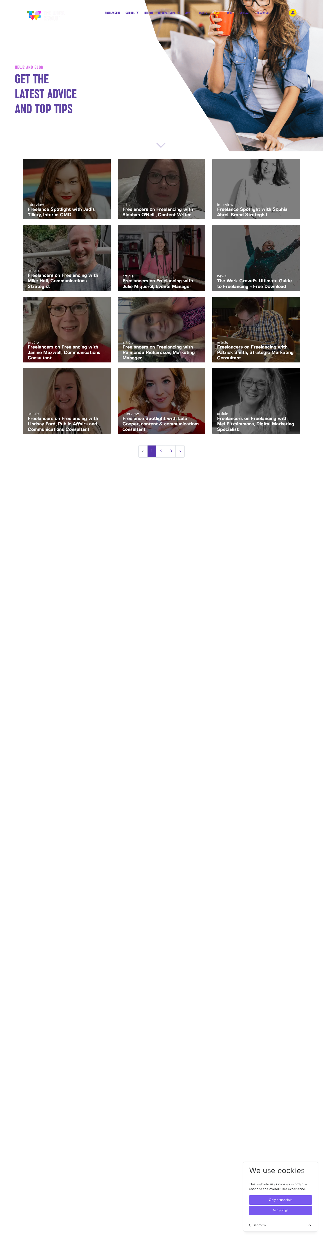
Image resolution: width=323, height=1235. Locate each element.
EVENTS (203, 12)
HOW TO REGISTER (36, 603)
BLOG (217, 12)
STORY (188, 12)
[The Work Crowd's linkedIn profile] (213, 603)
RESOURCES (263, 12)
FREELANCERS (112, 12)
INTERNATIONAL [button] (167, 12)
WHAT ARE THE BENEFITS (79, 609)
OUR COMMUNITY (36, 609)
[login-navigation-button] (293, 13)
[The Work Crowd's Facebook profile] (189, 603)
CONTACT (245, 12)
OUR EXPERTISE (112, 609)
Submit (259, 530)
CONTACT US (111, 615)
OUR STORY (110, 603)
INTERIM (148, 12)
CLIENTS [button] (130, 12)
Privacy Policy (196, 655)
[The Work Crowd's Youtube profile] (239, 603)
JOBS (229, 12)
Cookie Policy (224, 655)
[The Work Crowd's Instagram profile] (226, 603)
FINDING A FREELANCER (78, 603)
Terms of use (250, 655)
